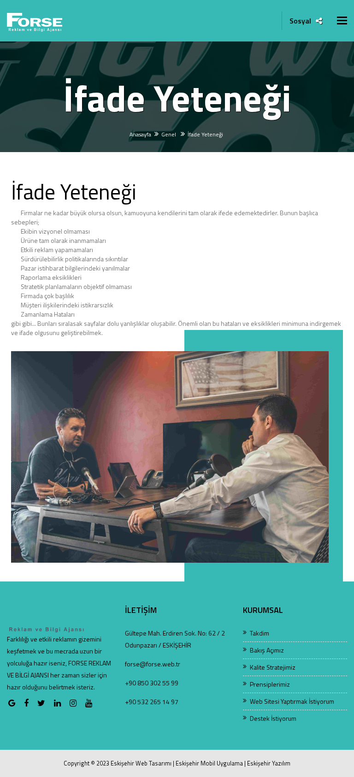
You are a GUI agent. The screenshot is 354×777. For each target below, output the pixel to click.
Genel (169, 134)
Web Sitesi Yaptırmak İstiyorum (292, 701)
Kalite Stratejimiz (272, 667)
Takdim (259, 633)
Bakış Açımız (267, 650)
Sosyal (300, 21)
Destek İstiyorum (273, 718)
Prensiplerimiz (270, 684)
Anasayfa (140, 134)
